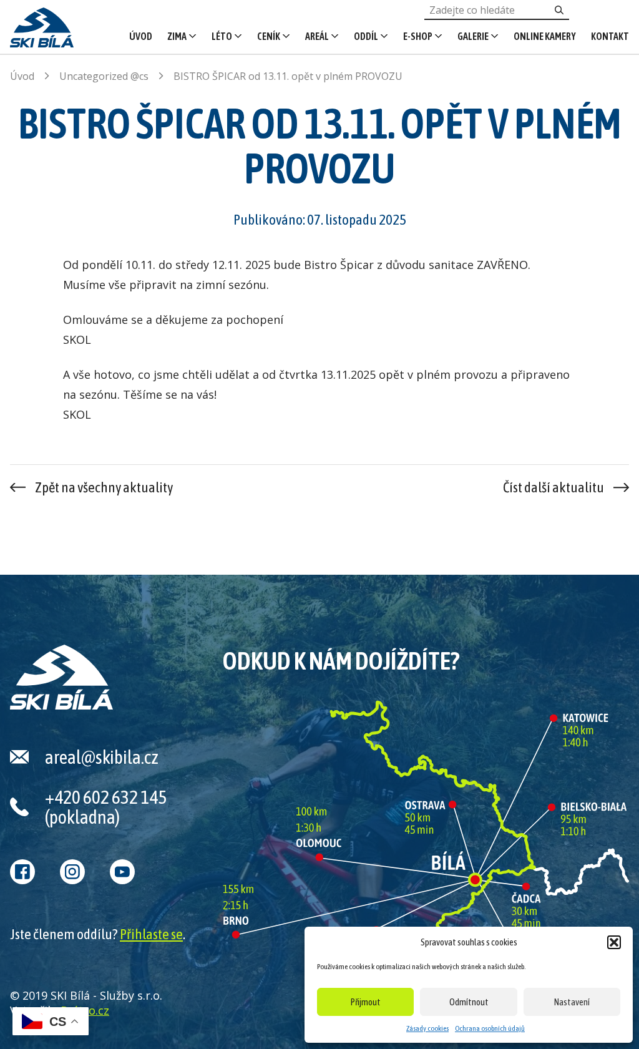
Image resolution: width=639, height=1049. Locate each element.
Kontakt (610, 36)
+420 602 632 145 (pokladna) (106, 807)
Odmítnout (469, 1002)
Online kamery (545, 36)
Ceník (268, 36)
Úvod (140, 36)
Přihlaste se (151, 934)
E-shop (417, 36)
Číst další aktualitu (553, 487)
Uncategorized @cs (104, 76)
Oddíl (366, 36)
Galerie (473, 36)
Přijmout (366, 1002)
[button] (614, 942)
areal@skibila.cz (102, 757)
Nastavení (572, 1002)
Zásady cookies (427, 1028)
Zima (177, 36)
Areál (317, 36)
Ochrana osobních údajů (490, 1028)
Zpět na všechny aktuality (104, 487)
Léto (222, 36)
